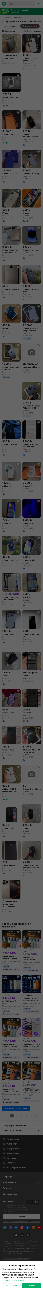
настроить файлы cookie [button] (13, 1280)
